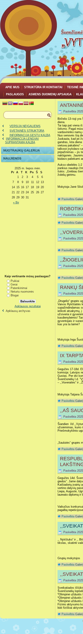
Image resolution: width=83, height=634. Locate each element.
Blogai (15, 295)
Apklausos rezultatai (28, 306)
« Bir (16, 202)
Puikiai (15, 281)
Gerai (14, 284)
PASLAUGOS (15, 94)
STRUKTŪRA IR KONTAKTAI (43, 87)
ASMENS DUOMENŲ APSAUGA (50, 94)
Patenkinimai (19, 288)
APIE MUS (12, 87)
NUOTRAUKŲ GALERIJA (21, 150)
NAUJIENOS (12, 158)
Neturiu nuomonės (22, 291)
